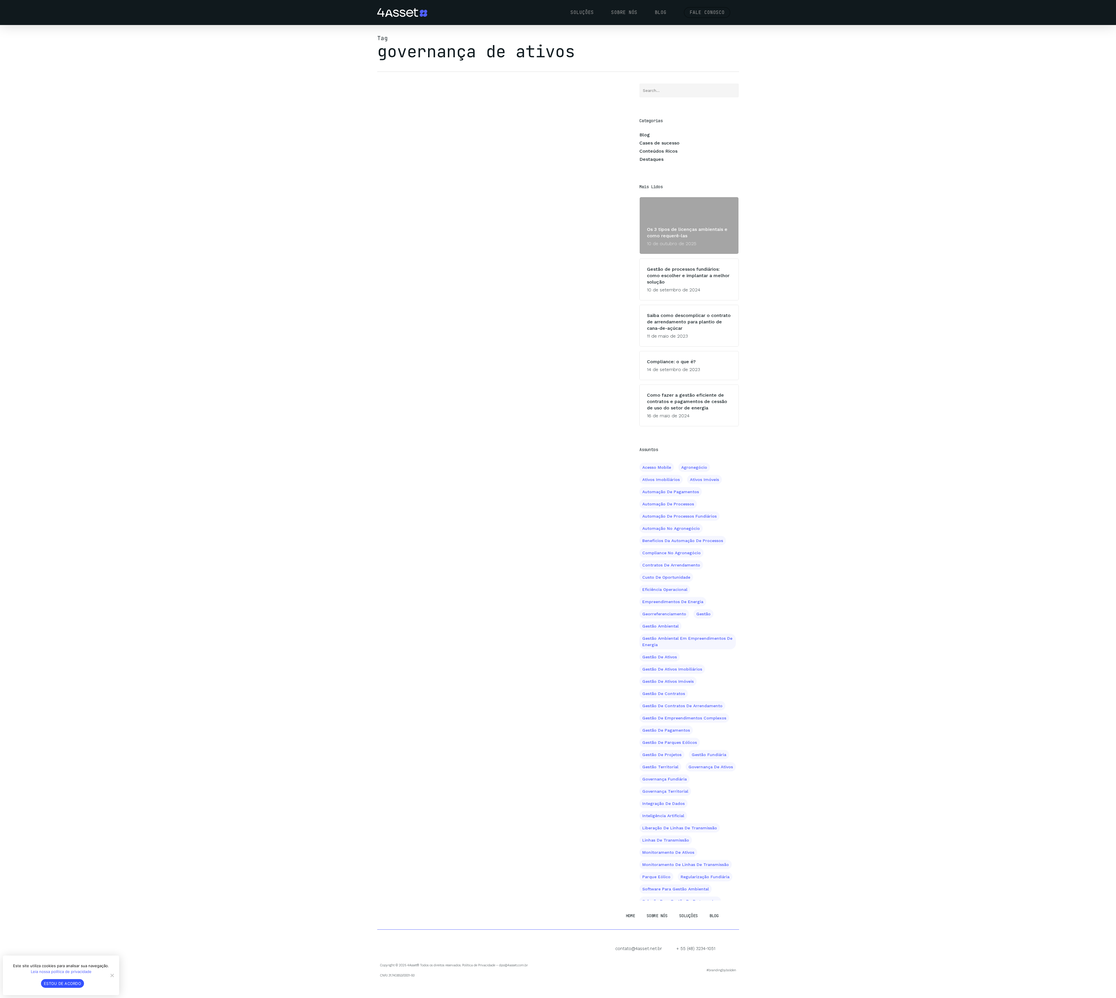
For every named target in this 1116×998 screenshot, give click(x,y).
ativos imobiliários (661, 479)
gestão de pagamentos (666, 730)
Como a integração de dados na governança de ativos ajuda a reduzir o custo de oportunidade (494, 138)
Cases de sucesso (659, 143)
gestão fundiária (709, 754)
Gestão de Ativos (659, 657)
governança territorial (665, 791)
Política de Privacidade (478, 965)
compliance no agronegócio (671, 552)
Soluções (688, 915)
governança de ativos (710, 766)
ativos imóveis (704, 479)
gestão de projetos (662, 754)
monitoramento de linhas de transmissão (685, 864)
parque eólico (656, 876)
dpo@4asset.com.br (513, 965)
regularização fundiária (705, 876)
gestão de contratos (663, 693)
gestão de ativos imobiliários (672, 669)
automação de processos (668, 504)
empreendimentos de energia (672, 601)
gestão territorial (660, 766)
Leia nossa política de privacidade (61, 971)
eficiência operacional (664, 589)
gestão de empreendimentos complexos (684, 718)
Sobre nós (657, 915)
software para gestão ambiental (675, 889)
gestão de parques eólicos (669, 742)
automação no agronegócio (671, 528)
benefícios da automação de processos (682, 540)
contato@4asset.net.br (638, 948)
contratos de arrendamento (671, 565)
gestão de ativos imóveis (668, 681)
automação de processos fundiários (679, 516)
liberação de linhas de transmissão (679, 828)
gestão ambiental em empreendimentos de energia (687, 641)
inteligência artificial (663, 815)
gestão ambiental (660, 626)
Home (630, 915)
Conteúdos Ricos (658, 151)
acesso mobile (656, 467)
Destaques (651, 159)
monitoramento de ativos (668, 852)
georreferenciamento (664, 614)
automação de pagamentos (670, 491)
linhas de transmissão (665, 840)
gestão (703, 614)
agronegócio (694, 467)
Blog (385, 111)
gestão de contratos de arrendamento (682, 705)
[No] (112, 975)
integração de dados (663, 803)
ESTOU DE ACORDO (62, 983)
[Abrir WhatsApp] (1101, 983)
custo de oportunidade (666, 577)
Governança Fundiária (664, 779)
